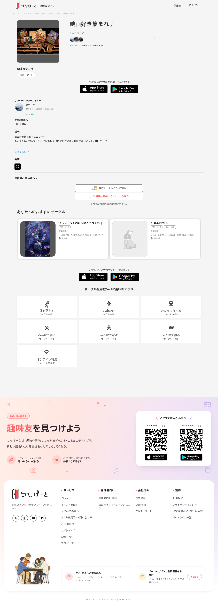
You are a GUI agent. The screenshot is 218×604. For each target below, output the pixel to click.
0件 (76, 45)
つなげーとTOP (18, 13)
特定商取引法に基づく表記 (188, 511)
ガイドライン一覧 (182, 517)
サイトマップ (68, 530)
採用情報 (141, 504)
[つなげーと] (30, 494)
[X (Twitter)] (15, 518)
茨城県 (58, 13)
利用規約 (178, 498)
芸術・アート (47, 13)
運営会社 (141, 498)
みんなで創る (33, 13)
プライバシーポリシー (185, 504)
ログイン (193, 5)
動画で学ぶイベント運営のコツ (114, 506)
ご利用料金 (67, 524)
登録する (194, 576)
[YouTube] (33, 518)
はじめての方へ (70, 511)
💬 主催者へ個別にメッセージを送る (109, 196)
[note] (42, 518)
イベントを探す (69, 504)
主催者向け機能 (107, 498)
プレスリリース (144, 511)
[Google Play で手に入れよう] (191, 457)
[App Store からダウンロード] (156, 457)
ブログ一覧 (67, 543)
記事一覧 (66, 537)
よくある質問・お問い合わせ (76, 517)
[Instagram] (24, 518)
